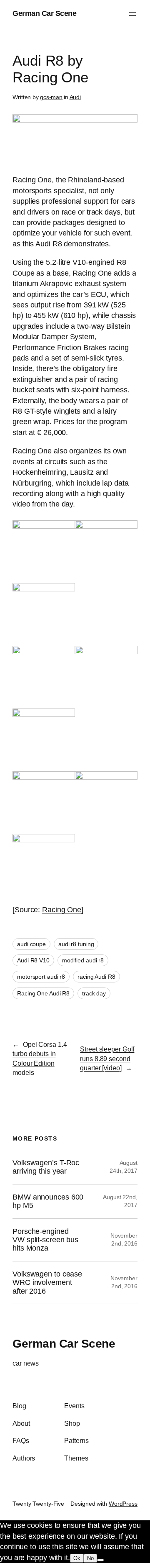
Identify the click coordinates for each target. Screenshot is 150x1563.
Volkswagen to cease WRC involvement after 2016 (47, 1282)
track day (94, 993)
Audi (75, 97)
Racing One (61, 910)
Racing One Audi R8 (43, 993)
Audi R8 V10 (33, 960)
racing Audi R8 (96, 976)
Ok (76, 1558)
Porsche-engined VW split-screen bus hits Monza (45, 1240)
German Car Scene (44, 13)
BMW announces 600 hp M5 (47, 1201)
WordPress (123, 1503)
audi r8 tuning (76, 944)
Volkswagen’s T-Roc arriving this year (45, 1167)
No (90, 1558)
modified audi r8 (83, 960)
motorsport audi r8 (41, 976)
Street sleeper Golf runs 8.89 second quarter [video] (107, 1058)
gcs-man (51, 97)
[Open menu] (133, 14)
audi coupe (31, 944)
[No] (100, 1560)
